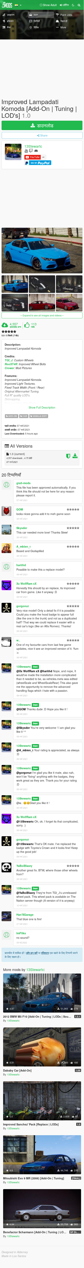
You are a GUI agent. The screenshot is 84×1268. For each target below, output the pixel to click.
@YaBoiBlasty (25, 893)
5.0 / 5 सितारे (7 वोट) (10, 335)
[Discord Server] (36, 150)
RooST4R (11, 364)
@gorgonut (24, 773)
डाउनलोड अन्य (15, 327)
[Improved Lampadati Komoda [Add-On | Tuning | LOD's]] (42, 250)
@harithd (46, 671)
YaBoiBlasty (24, 866)
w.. (18, 640)
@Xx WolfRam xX (27, 671)
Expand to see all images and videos (42, 315)
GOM (19, 509)
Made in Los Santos (14, 1256)
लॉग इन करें (31, 953)
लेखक (35, 666)
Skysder (21, 528)
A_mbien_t (23, 546)
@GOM (21, 709)
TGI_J (8, 360)
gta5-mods (23, 483)
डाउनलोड (44, 125)
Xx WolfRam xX (26, 583)
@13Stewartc (25, 821)
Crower (9, 368)
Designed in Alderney (15, 1252)
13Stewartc (33, 146)
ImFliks (21, 933)
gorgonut (22, 606)
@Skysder (23, 728)
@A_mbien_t (24, 750)
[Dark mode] (73, 5)
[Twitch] (31, 150)
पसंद (33, 327)
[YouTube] (26, 150)
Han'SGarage (25, 914)
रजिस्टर (45, 953)
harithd (21, 565)
